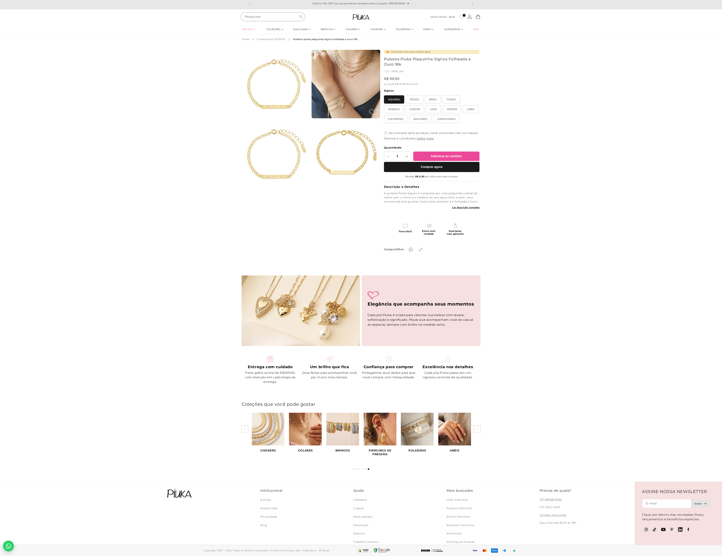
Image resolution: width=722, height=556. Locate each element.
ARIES (433, 99)
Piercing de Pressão (461, 542)
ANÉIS (454, 450)
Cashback (360, 499)
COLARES (305, 450)
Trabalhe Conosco (365, 542)
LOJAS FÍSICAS (438, 17)
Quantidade (393, 147)
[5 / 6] (365, 469)
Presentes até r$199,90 (271, 39)
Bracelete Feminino (460, 525)
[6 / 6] (368, 469)
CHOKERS (268, 450)
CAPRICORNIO (446, 119)
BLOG (452, 17)
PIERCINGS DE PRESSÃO (380, 452)
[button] (249, 29)
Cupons (358, 508)
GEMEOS (394, 109)
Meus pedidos (363, 516)
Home (246, 39)
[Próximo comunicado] (472, 3)
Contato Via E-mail (553, 515)
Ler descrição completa (465, 207)
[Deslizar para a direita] (477, 429)
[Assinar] (700, 503)
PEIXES (414, 99)
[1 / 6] (353, 469)
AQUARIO (394, 99)
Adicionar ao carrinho (446, 156)
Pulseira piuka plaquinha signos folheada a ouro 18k (325, 39)
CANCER (414, 109)
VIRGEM (452, 109)
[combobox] (273, 17)
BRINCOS (342, 450)
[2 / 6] (356, 469)
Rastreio (359, 533)
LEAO (433, 109)
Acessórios (454, 533)
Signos (389, 90)
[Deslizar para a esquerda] (244, 429)
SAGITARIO (420, 119)
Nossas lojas (269, 508)
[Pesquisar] (301, 17)
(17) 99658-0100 (551, 499)
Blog (263, 525)
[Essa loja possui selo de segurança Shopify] (363, 550)
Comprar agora (431, 166)
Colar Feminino (457, 499)
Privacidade (268, 516)
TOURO (451, 99)
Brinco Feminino (458, 516)
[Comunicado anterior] (249, 3)
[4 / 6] (362, 469)
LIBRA (470, 109)
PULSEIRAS (417, 450)
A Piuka (265, 499)
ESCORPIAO (395, 119)
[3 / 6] (359, 469)
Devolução (360, 525)
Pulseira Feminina (459, 508)
